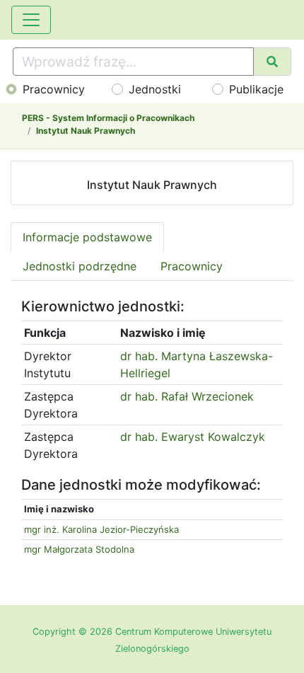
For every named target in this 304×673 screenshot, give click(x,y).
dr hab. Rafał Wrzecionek (187, 396)
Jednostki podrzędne (79, 266)
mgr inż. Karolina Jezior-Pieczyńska (101, 529)
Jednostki (155, 89)
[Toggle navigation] (31, 20)
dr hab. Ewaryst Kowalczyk (192, 437)
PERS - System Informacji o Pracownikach (108, 118)
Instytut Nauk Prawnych (85, 130)
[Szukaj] (272, 61)
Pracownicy (54, 89)
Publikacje (256, 89)
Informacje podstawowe (87, 237)
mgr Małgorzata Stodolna (79, 549)
